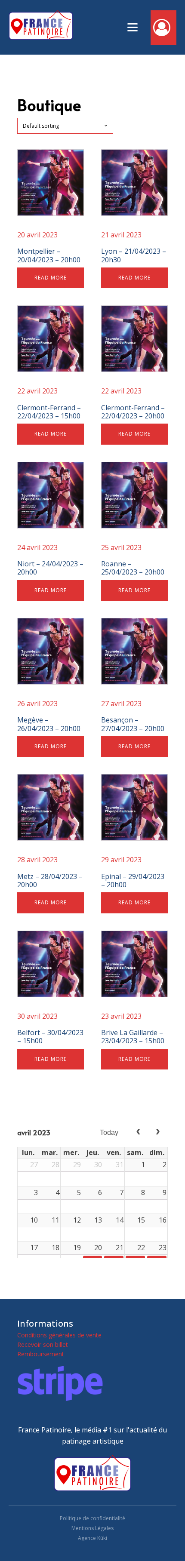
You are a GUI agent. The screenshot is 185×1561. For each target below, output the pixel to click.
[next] (158, 1132)
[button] (163, 27)
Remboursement (40, 1354)
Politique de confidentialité (92, 1518)
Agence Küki (92, 1538)
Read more (50, 277)
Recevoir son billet (42, 1344)
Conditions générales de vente (59, 1335)
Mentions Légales (92, 1528)
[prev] (138, 1132)
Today (109, 1132)
